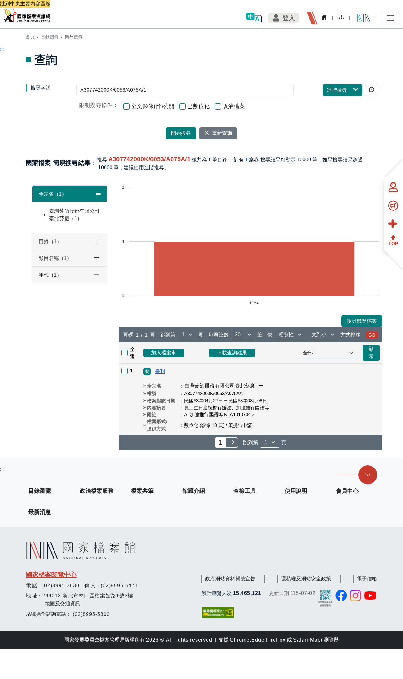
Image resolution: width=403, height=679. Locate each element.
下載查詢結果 (232, 352)
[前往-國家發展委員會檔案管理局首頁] (325, 597)
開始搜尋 (181, 133)
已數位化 (198, 106)
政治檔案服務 (97, 491)
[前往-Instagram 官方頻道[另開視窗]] (355, 595)
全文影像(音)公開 (152, 106)
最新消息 (39, 512)
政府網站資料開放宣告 (230, 578)
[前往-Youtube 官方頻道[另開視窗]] (370, 595)
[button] (254, 18)
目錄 (48, 241)
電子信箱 (367, 578)
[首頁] (27, 15)
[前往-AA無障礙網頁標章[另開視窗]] (219, 613)
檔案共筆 (142, 491)
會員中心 (347, 491)
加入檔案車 (163, 352)
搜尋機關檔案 (362, 321)
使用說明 (296, 491)
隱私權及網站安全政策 (306, 578)
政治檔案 (233, 106)
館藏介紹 (193, 491)
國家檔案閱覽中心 (51, 574)
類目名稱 (53, 258)
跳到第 (167, 334)
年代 (48, 275)
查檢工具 (244, 491)
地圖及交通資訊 (62, 603)
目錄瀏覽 (39, 491)
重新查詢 (222, 133)
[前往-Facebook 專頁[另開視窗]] (341, 595)
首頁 (30, 36)
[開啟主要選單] (390, 18)
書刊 (160, 371)
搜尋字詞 (41, 87)
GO (371, 334)
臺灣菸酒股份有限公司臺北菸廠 (74, 214)
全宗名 (50, 194)
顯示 (371, 352)
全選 (132, 353)
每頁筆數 (218, 334)
